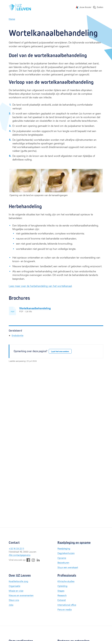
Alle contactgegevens (19, 555)
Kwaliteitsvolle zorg (18, 581)
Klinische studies (65, 581)
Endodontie (17, 335)
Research (62, 595)
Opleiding (62, 586)
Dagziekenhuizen (66, 553)
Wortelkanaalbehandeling (35, 308)
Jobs (11, 604)
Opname (61, 558)
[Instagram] (33, 560)
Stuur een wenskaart (67, 567)
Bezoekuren (63, 562)
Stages (60, 590)
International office (66, 604)
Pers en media (64, 609)
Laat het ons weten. (60, 351)
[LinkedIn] (38, 560)
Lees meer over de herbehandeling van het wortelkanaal (40, 286)
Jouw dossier (85, 7)
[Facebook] (28, 560)
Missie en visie (16, 590)
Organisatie (14, 586)
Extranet (61, 600)
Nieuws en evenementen (21, 595)
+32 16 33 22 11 (16, 548)
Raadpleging (63, 548)
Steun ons (14, 600)
